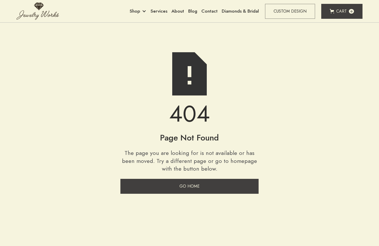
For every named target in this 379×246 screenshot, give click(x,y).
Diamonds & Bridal (240, 11)
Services (159, 11)
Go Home (189, 186)
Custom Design (290, 11)
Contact (209, 11)
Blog (192, 11)
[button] (138, 11)
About (177, 11)
